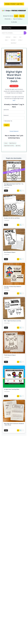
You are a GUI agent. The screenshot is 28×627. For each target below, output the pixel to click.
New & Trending (17, 19)
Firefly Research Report (10, 355)
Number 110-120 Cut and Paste (12, 218)
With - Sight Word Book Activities (12, 320)
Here (18, 138)
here (14, 100)
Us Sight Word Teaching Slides (11, 389)
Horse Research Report (9, 252)
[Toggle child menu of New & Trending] (22, 19)
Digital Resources (12, 143)
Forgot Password (14, 131)
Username (6, 109)
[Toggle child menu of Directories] (11, 19)
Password (6, 115)
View (6, 190)
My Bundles (14, 22)
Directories (7, 19)
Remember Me (8, 121)
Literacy (5, 143)
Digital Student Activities (9, 145)
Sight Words (18, 145)
